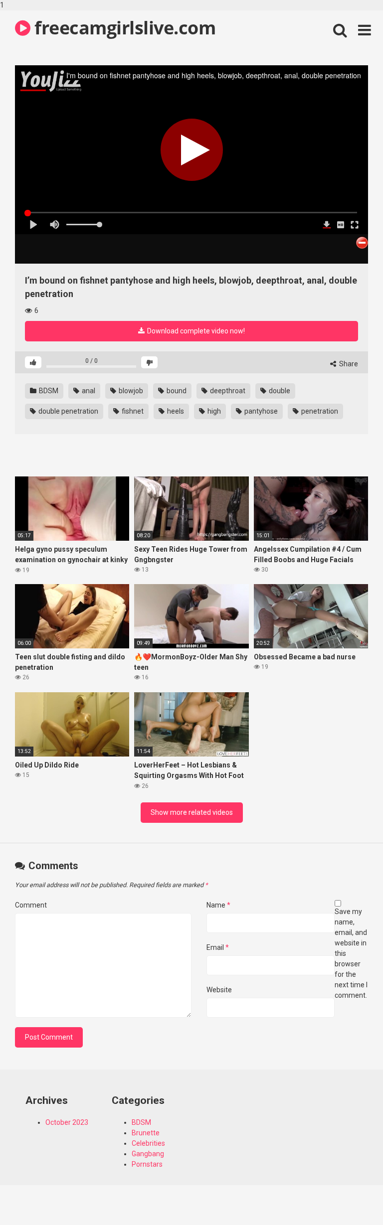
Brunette (146, 1133)
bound (176, 391)
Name (218, 905)
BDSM (47, 391)
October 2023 (66, 1122)
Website (219, 990)
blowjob (130, 391)
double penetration (67, 411)
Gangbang (148, 1154)
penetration (319, 411)
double (278, 391)
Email (217, 947)
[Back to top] (349, 1196)
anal (87, 391)
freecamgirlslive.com (122, 27)
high (213, 411)
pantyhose (260, 411)
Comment (31, 905)
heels (175, 411)
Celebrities (148, 1143)
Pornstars (147, 1164)
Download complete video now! (195, 331)
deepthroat (226, 391)
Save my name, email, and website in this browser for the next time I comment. (351, 953)
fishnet (132, 411)
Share (348, 364)
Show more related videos (192, 812)
